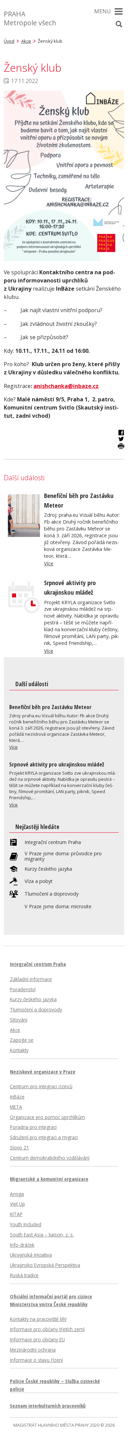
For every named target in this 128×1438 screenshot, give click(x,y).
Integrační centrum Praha (53, 842)
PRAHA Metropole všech (30, 18)
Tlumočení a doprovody (52, 894)
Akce (26, 41)
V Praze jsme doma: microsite (58, 906)
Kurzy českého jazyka (48, 869)
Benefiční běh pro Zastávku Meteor (50, 707)
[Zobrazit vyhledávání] (119, 24)
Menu (102, 11)
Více (48, 563)
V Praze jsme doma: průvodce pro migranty (63, 856)
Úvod (9, 41)
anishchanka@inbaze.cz (66, 386)
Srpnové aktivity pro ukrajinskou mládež (56, 764)
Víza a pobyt (39, 881)
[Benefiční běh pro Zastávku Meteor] (24, 535)
